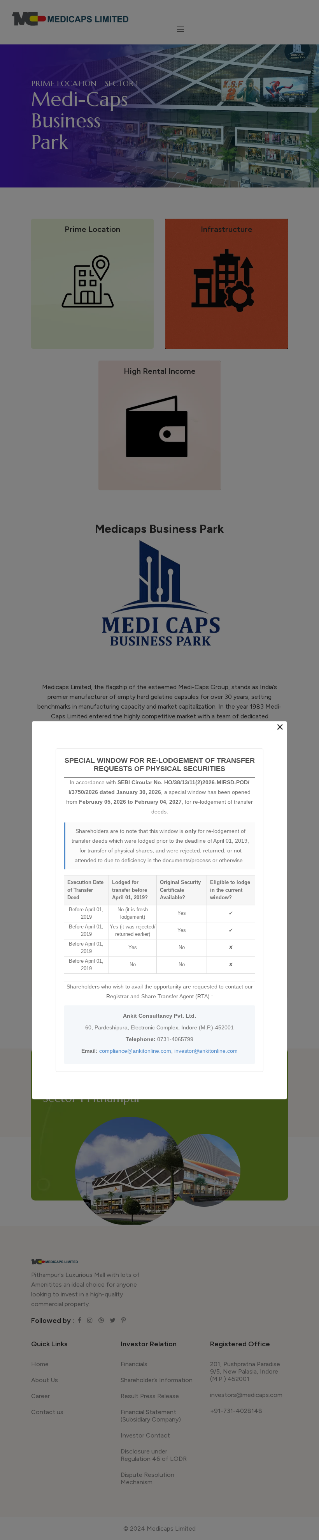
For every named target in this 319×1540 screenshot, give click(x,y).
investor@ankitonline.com (206, 1051)
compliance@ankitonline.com (135, 1051)
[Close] (280, 727)
